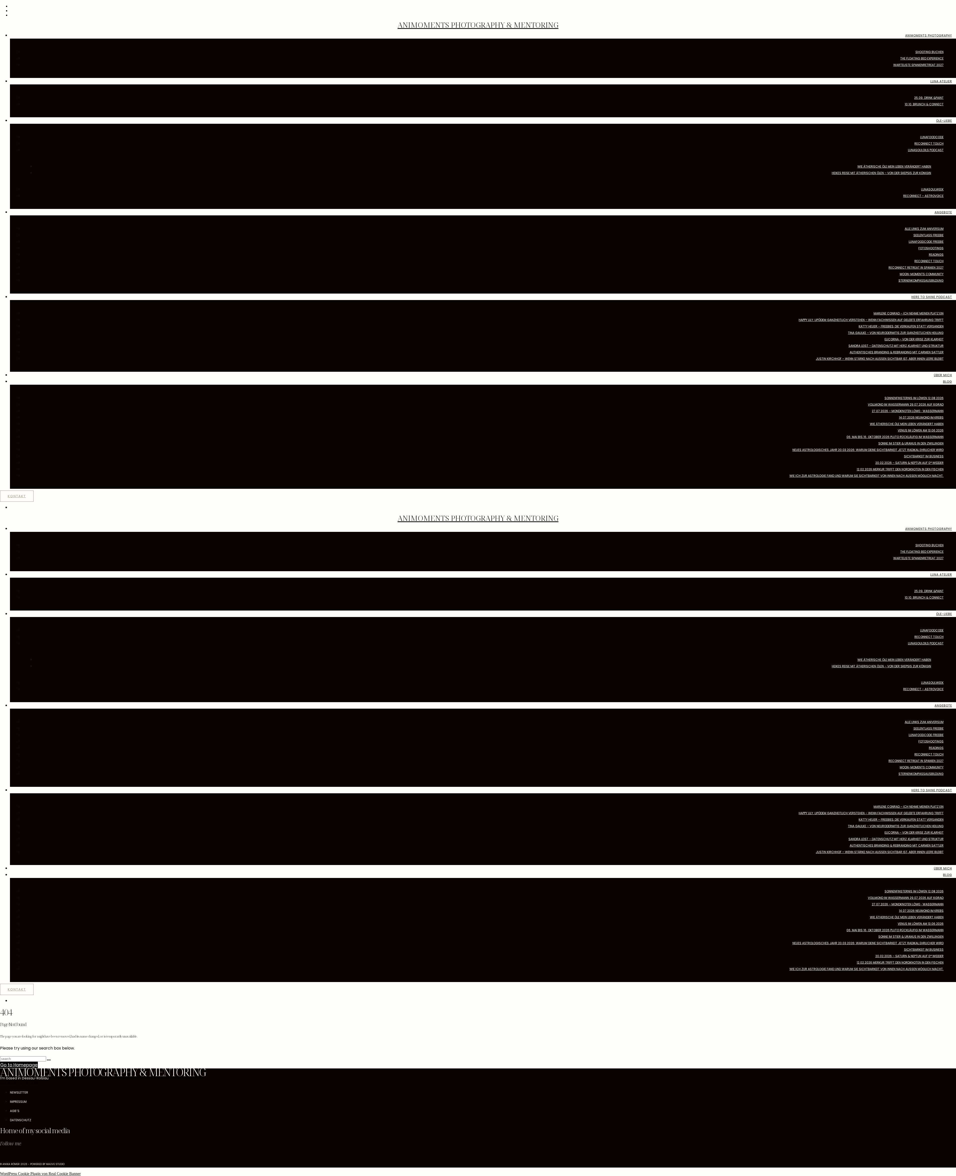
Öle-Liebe (944, 121)
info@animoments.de (19, 1082)
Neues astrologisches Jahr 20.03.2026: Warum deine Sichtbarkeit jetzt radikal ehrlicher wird (868, 450)
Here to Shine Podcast (931, 297)
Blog (947, 381)
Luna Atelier (941, 81)
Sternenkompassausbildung (921, 280)
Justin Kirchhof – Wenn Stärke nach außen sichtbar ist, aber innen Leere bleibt (880, 359)
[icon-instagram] (1, 1157)
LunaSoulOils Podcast (926, 150)
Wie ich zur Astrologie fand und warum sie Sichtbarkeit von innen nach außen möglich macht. (866, 476)
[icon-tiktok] (7, 1157)
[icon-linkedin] (20, 1157)
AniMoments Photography (928, 35)
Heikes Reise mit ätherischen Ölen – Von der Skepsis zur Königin (881, 173)
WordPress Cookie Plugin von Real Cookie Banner (40, 1174)
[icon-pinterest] (13, 1157)
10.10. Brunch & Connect (924, 104)
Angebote (943, 212)
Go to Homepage (19, 1065)
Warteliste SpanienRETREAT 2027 (918, 65)
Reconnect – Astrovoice (923, 196)
